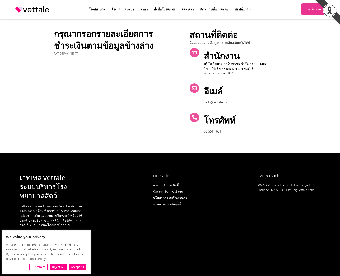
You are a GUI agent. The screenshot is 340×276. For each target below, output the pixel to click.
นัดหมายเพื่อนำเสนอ (214, 9)
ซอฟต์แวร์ (241, 9)
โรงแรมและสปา (123, 9)
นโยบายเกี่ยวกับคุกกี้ (167, 204)
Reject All (58, 267)
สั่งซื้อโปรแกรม (164, 9)
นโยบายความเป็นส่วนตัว (170, 198)
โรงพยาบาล (97, 9)
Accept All (77, 267)
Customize (38, 267)
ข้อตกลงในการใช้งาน (168, 192)
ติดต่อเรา (187, 9)
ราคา (144, 9)
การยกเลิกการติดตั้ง (166, 185)
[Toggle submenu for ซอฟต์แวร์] (249, 9)
